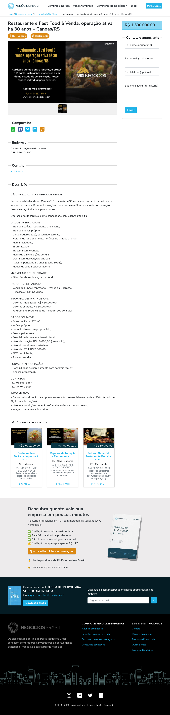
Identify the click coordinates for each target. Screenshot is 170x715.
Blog (134, 6)
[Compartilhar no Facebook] (20, 129)
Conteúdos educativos (93, 644)
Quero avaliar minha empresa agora (52, 551)
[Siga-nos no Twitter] (90, 695)
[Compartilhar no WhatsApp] (13, 129)
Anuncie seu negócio (92, 628)
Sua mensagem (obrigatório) (141, 86)
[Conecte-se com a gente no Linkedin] (101, 695)
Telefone (18, 171)
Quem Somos (139, 644)
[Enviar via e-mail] (35, 129)
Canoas (56, 14)
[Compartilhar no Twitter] (27, 129)
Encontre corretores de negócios (99, 639)
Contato (136, 628)
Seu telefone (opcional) (138, 72)
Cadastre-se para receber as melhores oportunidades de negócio (120, 592)
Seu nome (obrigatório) (138, 45)
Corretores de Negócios (111, 6)
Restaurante (26, 484)
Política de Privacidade (143, 639)
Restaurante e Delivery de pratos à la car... (26, 456)
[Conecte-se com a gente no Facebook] (79, 695)
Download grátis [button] (35, 603)
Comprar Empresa (58, 6)
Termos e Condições (142, 650)
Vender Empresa (83, 6)
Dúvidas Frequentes (142, 634)
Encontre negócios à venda (96, 634)
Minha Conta (154, 6)
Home (11, 14)
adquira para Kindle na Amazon (45, 595)
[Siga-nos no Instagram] (69, 695)
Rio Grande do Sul (42, 14)
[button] (42, 129)
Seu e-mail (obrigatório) (139, 58)
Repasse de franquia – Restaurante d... (62, 455)
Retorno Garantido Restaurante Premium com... (98, 456)
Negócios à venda (23, 14)
